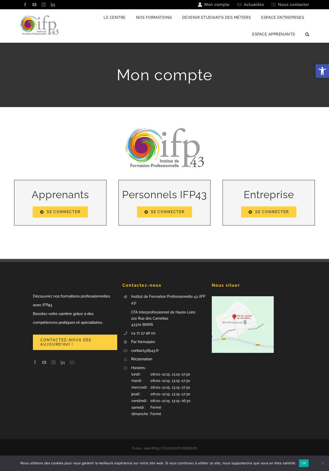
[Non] (322, 463)
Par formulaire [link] (143, 342)
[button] (169, 394)
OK (303, 463)
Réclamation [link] (141, 359)
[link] (322, 71)
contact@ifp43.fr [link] (145, 350)
